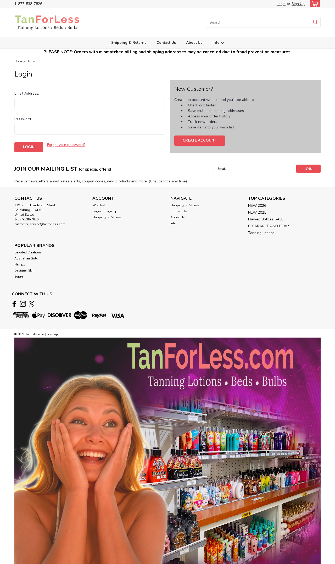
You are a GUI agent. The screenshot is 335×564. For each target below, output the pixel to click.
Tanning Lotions (261, 232)
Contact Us (166, 42)
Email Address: (26, 93)
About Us (194, 42)
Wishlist (98, 205)
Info (217, 42)
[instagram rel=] (23, 304)
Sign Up (298, 3)
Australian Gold (26, 258)
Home (18, 61)
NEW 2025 (257, 212)
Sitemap (52, 334)
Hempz (19, 264)
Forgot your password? (66, 144)
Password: (23, 119)
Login (281, 3)
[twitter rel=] (31, 304)
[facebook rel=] (14, 304)
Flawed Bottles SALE (265, 219)
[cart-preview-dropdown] (314, 3)
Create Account (199, 140)
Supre (18, 276)
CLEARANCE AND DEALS (269, 226)
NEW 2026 (257, 205)
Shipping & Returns (128, 42)
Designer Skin (24, 270)
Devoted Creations (28, 252)
